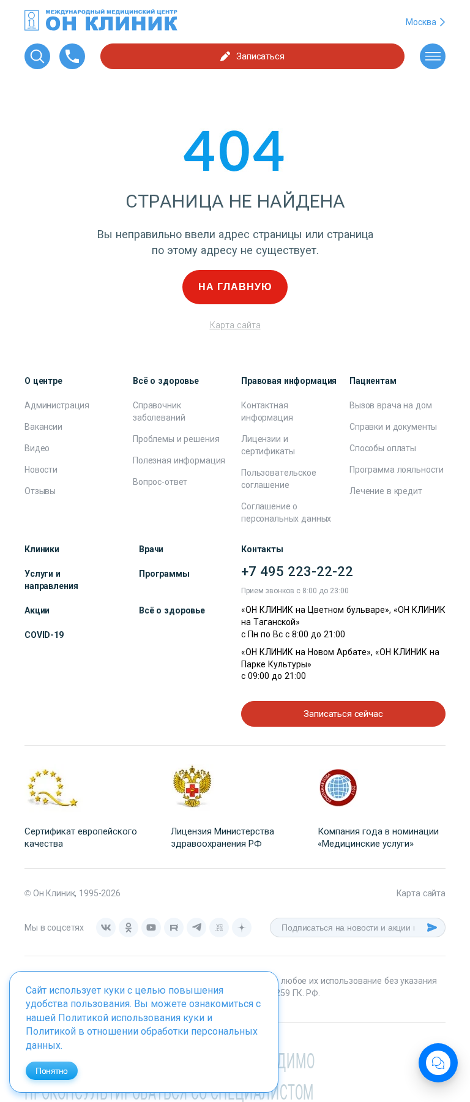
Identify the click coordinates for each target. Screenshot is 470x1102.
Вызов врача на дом (390, 405)
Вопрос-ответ (160, 482)
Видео (37, 448)
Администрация (56, 405)
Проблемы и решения (176, 439)
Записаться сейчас (343, 713)
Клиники (41, 549)
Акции (37, 610)
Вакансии (43, 427)
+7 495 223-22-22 (297, 571)
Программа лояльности (396, 469)
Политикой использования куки (131, 1018)
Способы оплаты (382, 448)
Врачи (151, 549)
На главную (235, 287)
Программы (164, 574)
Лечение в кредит (385, 491)
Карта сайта (235, 325)
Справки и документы (393, 427)
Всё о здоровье (172, 610)
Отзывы (40, 491)
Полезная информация (179, 460)
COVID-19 (44, 635)
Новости (41, 469)
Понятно (51, 1071)
